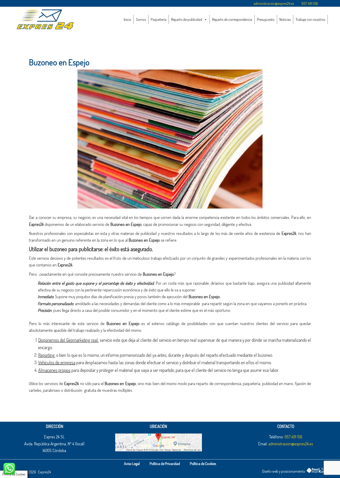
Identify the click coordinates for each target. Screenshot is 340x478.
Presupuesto (266, 19)
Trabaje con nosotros (310, 19)
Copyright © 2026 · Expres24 (30, 472)
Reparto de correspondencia (232, 19)
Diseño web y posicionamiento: (284, 471)
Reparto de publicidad (186, 19)
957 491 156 (309, 3)
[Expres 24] (45, 19)
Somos (141, 19)
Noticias (285, 19)
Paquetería (158, 19)
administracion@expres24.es (273, 3)
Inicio (127, 19)
